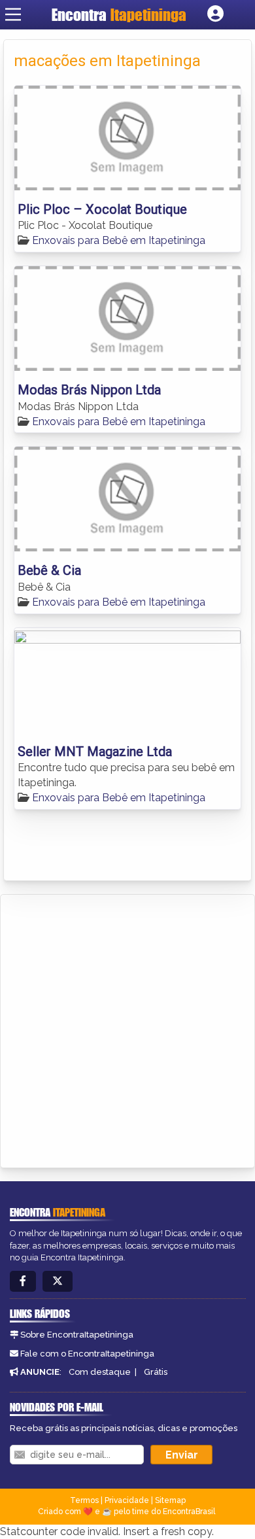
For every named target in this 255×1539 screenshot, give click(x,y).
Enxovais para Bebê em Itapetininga (118, 240)
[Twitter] (57, 1281)
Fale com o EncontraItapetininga (87, 1353)
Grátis (155, 1372)
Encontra (119, 14)
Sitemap (170, 1500)
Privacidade (127, 1500)
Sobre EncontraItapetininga (76, 1335)
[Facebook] (23, 1281)
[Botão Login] (215, 14)
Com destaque (100, 1372)
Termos (84, 1500)
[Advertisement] (127, 1028)
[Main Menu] (13, 14)
